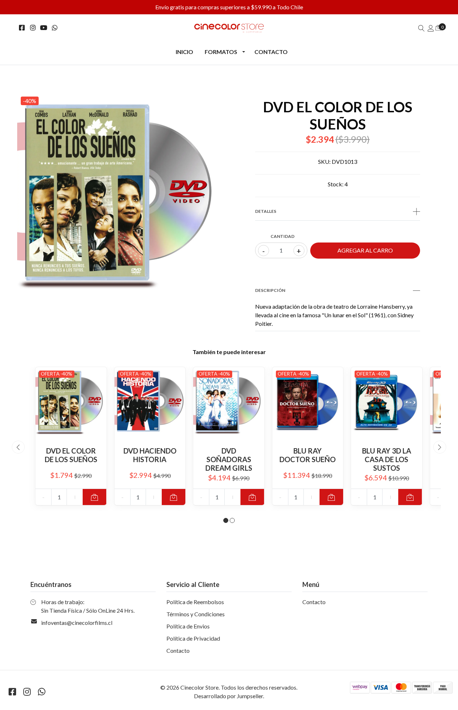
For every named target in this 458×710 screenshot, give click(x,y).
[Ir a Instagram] (33, 27)
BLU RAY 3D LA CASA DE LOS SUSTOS (386, 459)
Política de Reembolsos (195, 601)
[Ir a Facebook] (22, 27)
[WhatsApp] (54, 27)
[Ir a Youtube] (43, 27)
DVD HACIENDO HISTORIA (149, 455)
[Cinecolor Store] (229, 28)
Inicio (184, 51)
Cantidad (282, 236)
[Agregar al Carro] (94, 497)
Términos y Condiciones (195, 614)
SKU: (324, 161)
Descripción (270, 290)
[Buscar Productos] (421, 28)
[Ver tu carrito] (438, 27)
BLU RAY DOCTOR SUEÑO (307, 455)
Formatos (221, 51)
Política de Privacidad (193, 638)
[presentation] (18, 447)
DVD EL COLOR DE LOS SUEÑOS (71, 455)
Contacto (271, 51)
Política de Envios (188, 626)
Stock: (336, 184)
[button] (226, 520)
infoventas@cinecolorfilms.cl (76, 622)
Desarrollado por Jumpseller (228, 695)
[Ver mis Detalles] (430, 28)
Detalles (265, 211)
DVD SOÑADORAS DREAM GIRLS (228, 459)
